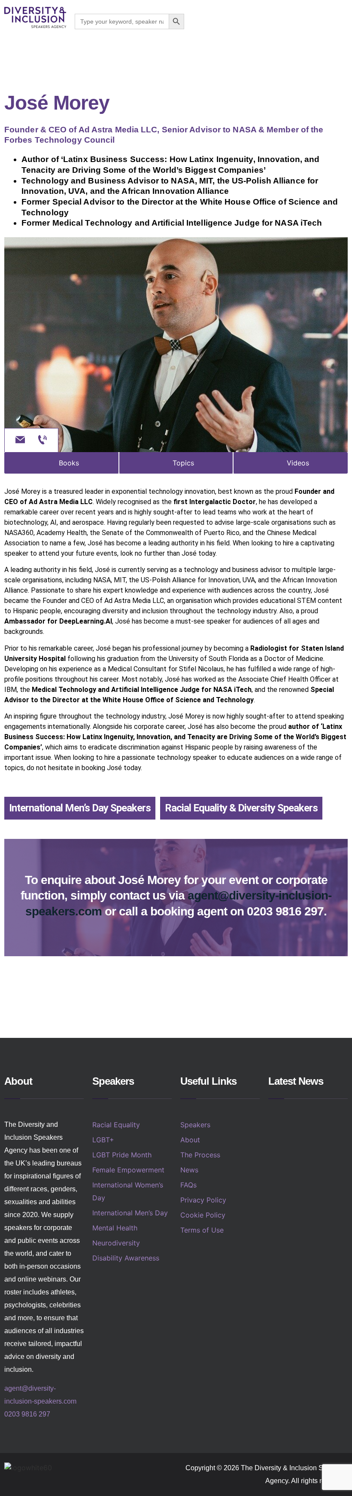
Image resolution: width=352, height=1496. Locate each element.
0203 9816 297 (27, 1414)
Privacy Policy (203, 1200)
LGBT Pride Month (122, 1154)
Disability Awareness (125, 1258)
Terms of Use (202, 1230)
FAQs (188, 1185)
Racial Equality (116, 1124)
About (190, 1139)
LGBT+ (103, 1139)
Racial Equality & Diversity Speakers (241, 808)
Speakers (195, 1124)
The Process (200, 1154)
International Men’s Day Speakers (80, 808)
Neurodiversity (116, 1243)
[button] (343, 21)
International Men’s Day (130, 1212)
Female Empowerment (128, 1170)
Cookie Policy (202, 1215)
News (189, 1170)
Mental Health (114, 1228)
